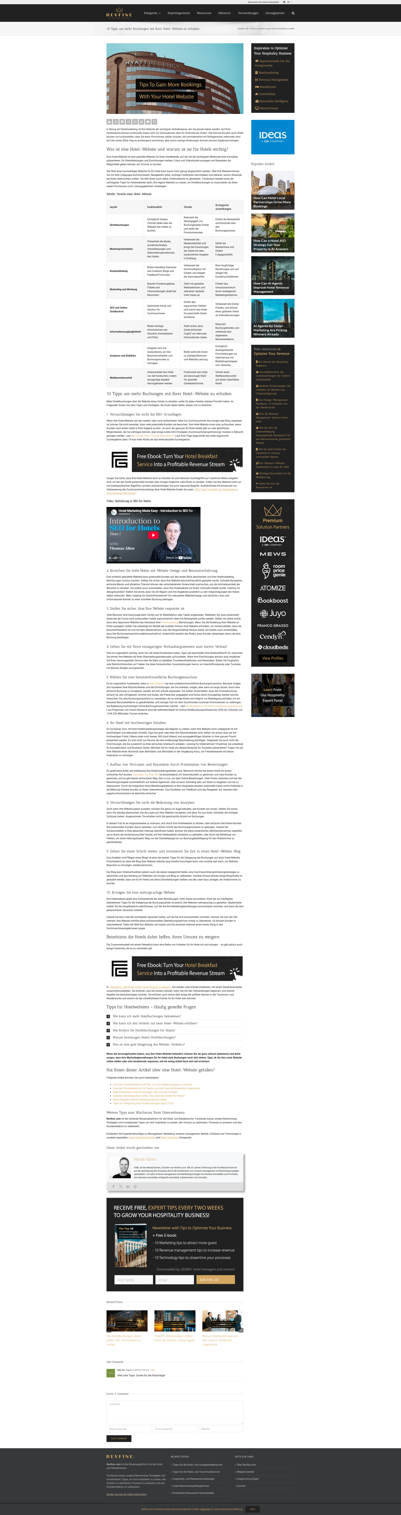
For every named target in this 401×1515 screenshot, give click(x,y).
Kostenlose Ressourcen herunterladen (193, 1492)
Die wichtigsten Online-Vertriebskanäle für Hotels (140, 1099)
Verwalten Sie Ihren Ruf (146, 774)
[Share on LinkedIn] (109, 122)
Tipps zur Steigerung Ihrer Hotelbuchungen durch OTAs (143, 1103)
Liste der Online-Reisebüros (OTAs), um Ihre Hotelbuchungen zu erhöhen (152, 1084)
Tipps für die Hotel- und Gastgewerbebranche (197, 1464)
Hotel (131, 1137)
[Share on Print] (141, 122)
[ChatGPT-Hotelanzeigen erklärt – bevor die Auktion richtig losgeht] (174, 1311)
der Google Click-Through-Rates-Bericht (152, 435)
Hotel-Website (156, 683)
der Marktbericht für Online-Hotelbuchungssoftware (214, 706)
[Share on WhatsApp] (135, 122)
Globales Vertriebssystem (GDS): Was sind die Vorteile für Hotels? (149, 1095)
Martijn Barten (145, 1159)
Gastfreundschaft (145, 1137)
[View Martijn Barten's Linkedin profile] (128, 1186)
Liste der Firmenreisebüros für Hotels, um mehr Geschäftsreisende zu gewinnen (156, 1088)
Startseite (241, 28)
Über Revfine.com (246, 1464)
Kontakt (241, 1485)
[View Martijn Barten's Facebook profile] (113, 1186)
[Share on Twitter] (116, 122)
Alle (246, 28)
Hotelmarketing (169, 622)
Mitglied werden (245, 1471)
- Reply (152, 1370)
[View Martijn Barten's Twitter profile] (120, 1186)
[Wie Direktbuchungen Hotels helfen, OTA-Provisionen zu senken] (127, 1311)
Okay (252, 1509)
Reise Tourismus (170, 1137)
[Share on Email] (148, 122)
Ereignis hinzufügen (248, 1478)
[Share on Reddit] (128, 122)
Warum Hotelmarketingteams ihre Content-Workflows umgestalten (220, 1340)
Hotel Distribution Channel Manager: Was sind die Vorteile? (145, 1092)
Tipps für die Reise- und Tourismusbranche (196, 1471)
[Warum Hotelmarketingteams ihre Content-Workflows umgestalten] (222, 1311)
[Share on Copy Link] (154, 122)
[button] (293, 13)
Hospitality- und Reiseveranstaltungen (193, 1478)
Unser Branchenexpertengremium (191, 1485)
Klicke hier (205, 1509)
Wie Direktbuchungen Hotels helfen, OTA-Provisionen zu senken (124, 1340)
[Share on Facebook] (122, 122)
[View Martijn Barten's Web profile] (135, 1186)
